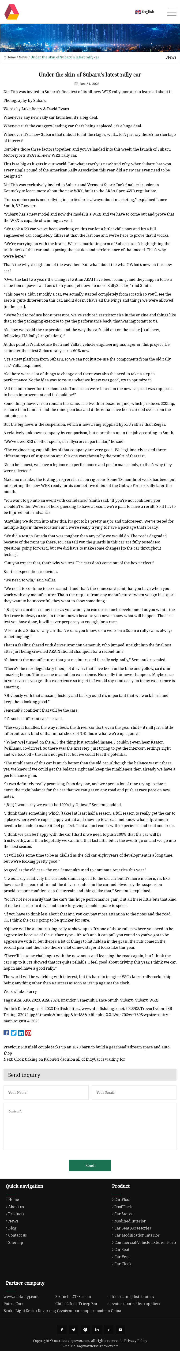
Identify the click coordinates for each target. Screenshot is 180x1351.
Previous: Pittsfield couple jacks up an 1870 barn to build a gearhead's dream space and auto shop (86, 1050)
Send (90, 1165)
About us (16, 1206)
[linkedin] (97, 1329)
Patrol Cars (13, 1303)
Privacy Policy (135, 1340)
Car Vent (122, 1256)
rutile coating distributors (130, 1296)
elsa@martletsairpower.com (96, 1346)
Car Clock (122, 1263)
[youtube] (120, 1329)
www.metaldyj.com (21, 1296)
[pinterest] (85, 1329)
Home (11, 57)
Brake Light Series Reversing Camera (37, 1310)
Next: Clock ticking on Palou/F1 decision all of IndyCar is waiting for (64, 1059)
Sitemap (15, 1242)
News (23, 57)
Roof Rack (123, 1206)
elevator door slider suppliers (134, 1303)
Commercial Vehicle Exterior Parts (145, 1242)
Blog (12, 1228)
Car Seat (121, 1249)
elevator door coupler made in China (88, 1310)
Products (16, 1213)
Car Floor (122, 1199)
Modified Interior (130, 1221)
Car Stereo (123, 1213)
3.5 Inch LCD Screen (73, 1296)
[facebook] (62, 1329)
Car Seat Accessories (132, 1228)
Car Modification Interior (137, 1235)
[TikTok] (108, 1329)
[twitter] (73, 1329)
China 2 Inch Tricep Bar (76, 1303)
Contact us (17, 1235)
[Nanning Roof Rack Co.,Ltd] (12, 12)
